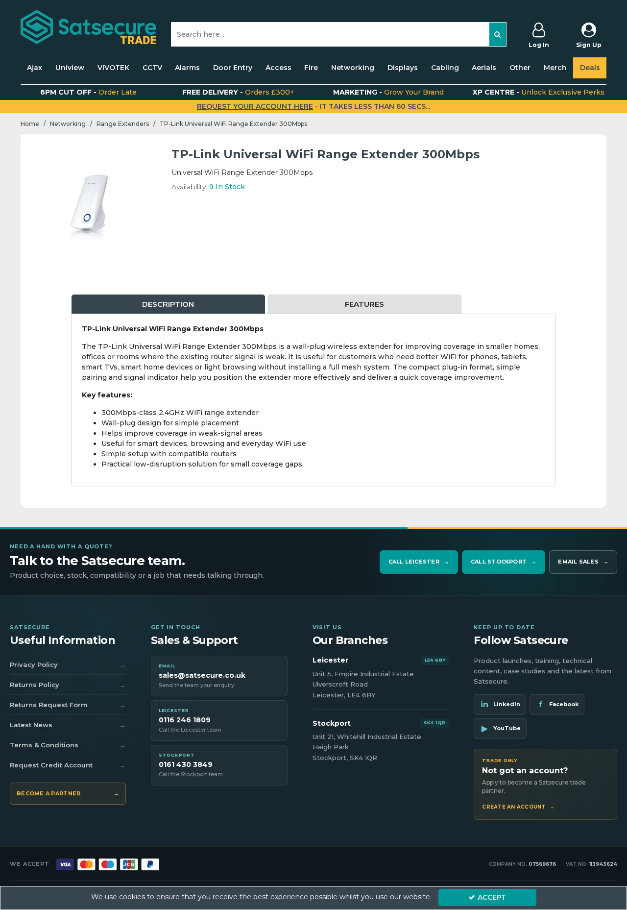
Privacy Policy (68, 665)
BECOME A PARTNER (68, 793)
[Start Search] (497, 34)
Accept (492, 897)
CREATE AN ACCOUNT (518, 807)
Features (364, 304)
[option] (88, 202)
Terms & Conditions (68, 745)
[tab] (168, 305)
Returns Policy (68, 685)
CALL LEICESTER (418, 561)
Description (168, 304)
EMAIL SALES (583, 561)
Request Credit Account (68, 765)
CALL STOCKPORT (503, 561)
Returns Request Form (68, 705)
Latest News (68, 725)
